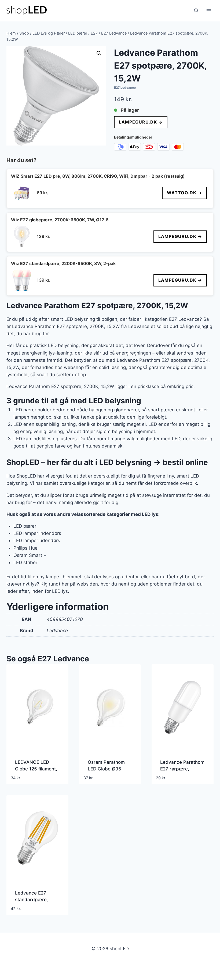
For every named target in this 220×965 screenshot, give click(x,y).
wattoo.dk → (184, 192)
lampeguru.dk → (141, 122)
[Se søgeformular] (196, 11)
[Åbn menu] (209, 10)
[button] (99, 53)
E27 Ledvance (125, 87)
